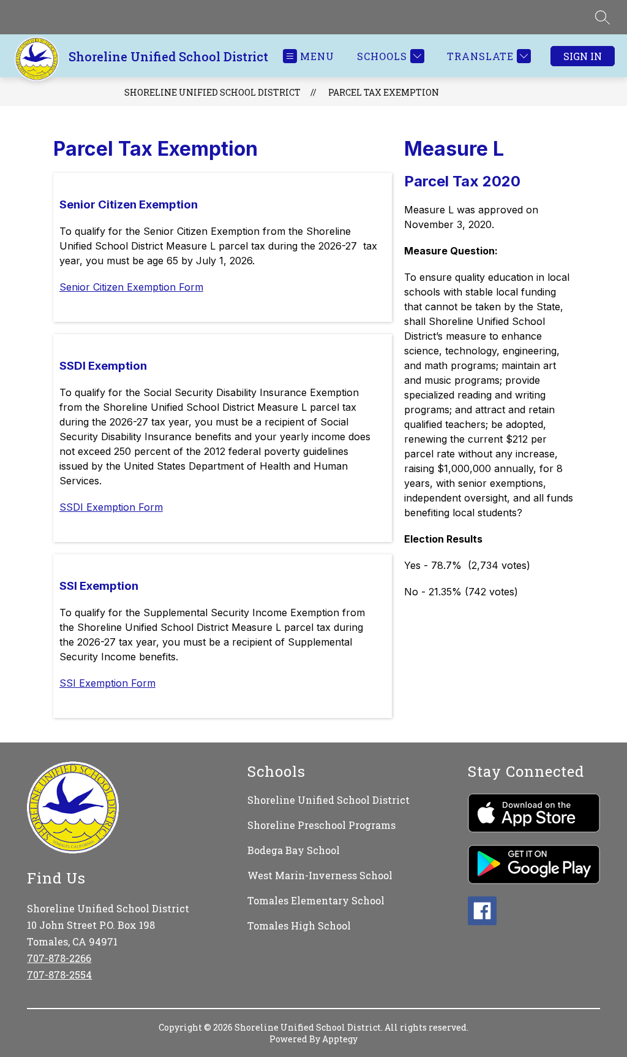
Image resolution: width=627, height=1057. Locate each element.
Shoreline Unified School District (212, 92)
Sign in (582, 56)
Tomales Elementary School (316, 900)
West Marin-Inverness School (319, 875)
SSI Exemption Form (107, 683)
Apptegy (340, 1039)
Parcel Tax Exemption (383, 92)
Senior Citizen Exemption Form (131, 287)
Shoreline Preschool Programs (321, 825)
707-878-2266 (59, 958)
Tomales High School (299, 925)
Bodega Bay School (293, 850)
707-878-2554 (59, 974)
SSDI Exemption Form (111, 507)
